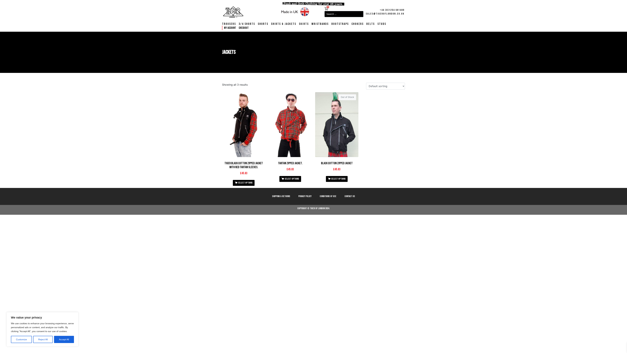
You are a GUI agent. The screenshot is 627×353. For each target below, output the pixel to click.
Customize (21, 339)
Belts (370, 24)
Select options (245, 182)
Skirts (304, 24)
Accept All (64, 339)
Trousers (229, 24)
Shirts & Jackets (283, 24)
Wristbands (320, 24)
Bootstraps (340, 24)
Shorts (263, 24)
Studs (382, 24)
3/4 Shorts (247, 24)
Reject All (43, 339)
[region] (42, 329)
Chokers (358, 24)
